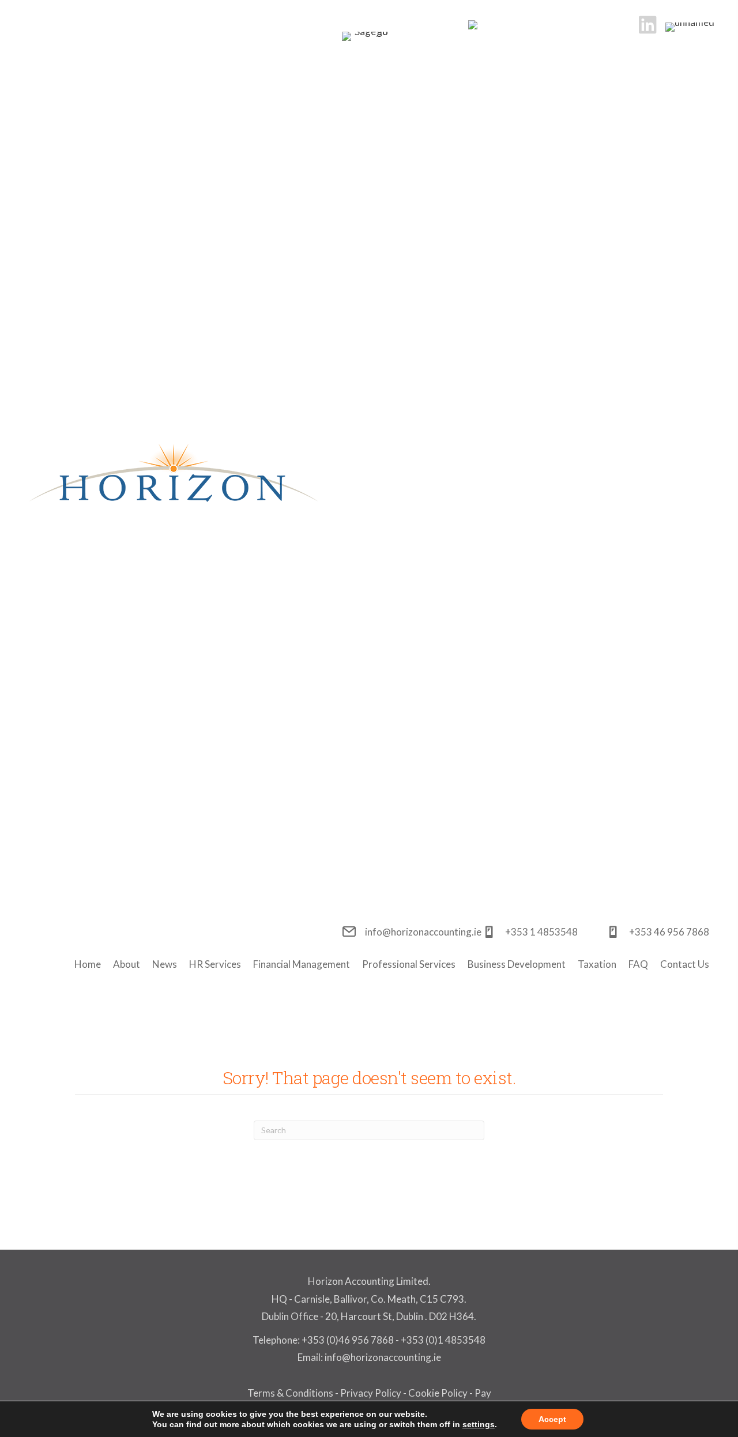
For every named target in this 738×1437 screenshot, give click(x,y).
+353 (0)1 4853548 (443, 1340)
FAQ (638, 964)
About (126, 964)
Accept (552, 1419)
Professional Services (408, 964)
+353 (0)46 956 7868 (348, 1340)
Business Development (517, 964)
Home (87, 964)
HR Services (215, 964)
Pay (483, 1393)
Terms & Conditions (290, 1393)
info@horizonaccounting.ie (382, 1357)
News (164, 964)
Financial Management (301, 964)
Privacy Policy (370, 1393)
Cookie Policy (438, 1393)
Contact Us (684, 964)
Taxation (597, 964)
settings (478, 1424)
